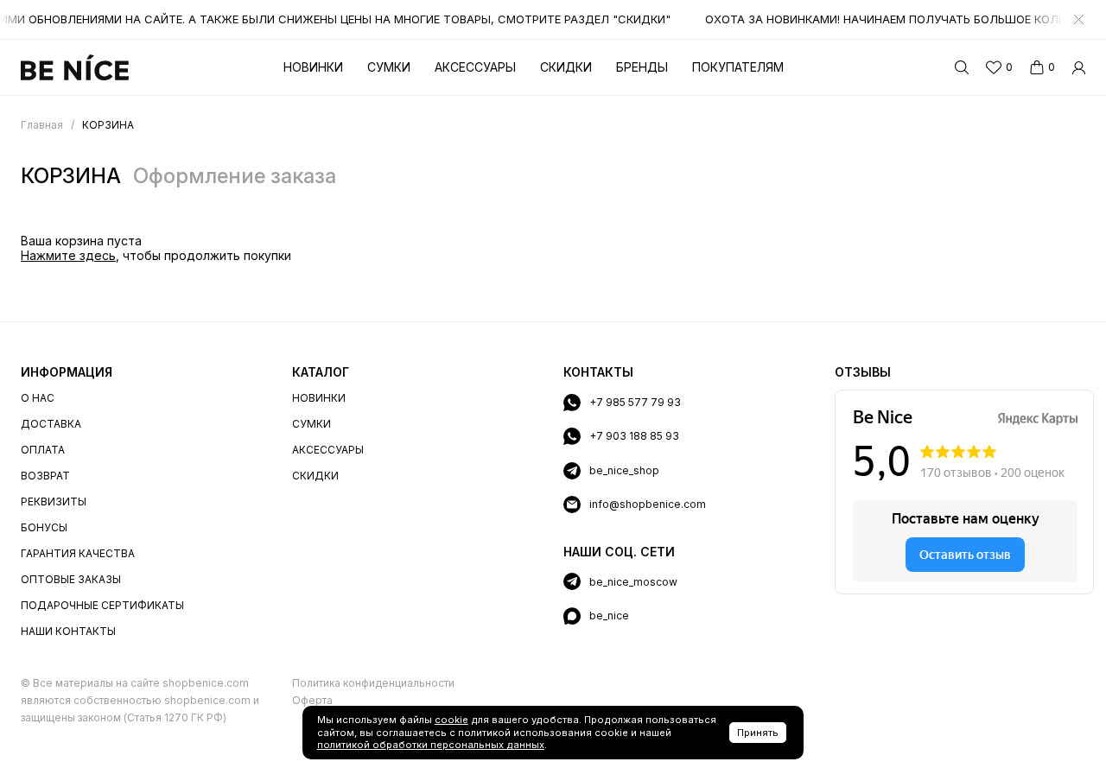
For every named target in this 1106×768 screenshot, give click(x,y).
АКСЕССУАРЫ (328, 449)
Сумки (388, 67)
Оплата (43, 449)
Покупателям (738, 67)
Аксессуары (475, 67)
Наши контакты (68, 631)
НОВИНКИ (319, 397)
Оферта (312, 700)
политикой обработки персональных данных (430, 745)
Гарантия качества (78, 553)
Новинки (313, 67)
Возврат (45, 475)
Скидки (566, 67)
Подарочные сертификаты (102, 605)
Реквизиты (53, 501)
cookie (451, 720)
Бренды (642, 67)
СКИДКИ (315, 475)
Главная (42, 124)
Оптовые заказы (71, 579)
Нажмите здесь (68, 255)
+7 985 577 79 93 (635, 402)
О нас (37, 397)
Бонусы (44, 527)
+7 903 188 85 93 (634, 435)
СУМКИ (311, 423)
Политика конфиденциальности (373, 682)
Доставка (51, 423)
